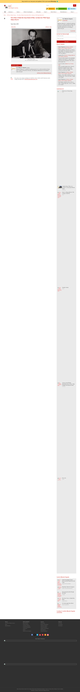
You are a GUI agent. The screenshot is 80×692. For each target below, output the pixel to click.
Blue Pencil (73, 8)
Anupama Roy (61, 55)
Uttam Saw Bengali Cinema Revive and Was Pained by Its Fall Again (68, 581)
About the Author (15, 65)
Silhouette (38, 12)
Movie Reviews (7, 625)
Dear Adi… (64, 478)
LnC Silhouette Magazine (21, 67)
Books (18, 12)
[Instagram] (48, 635)
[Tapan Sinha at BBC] (31, 57)
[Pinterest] (43, 635)
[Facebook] (32, 635)
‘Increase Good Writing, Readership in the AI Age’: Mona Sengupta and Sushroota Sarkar (68, 384)
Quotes (24, 629)
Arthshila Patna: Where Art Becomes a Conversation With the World (68, 187)
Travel (45, 12)
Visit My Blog (65, 20)
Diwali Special (43, 629)
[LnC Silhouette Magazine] (13, 70)
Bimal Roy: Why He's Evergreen (68, 586)
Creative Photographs (26, 627)
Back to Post (13, 26)
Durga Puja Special (44, 631)
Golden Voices (64, 600)
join (51, 1)
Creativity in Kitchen (26, 625)
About (72, 12)
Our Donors (60, 625)
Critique (63, 594)
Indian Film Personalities (66, 583)
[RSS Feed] (45, 635)
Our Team (60, 623)
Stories (63, 288)
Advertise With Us (62, 8)
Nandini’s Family (65, 287)
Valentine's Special (44, 625)
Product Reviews (26, 624)
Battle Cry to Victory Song (67, 91)
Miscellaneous (63, 12)
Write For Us (51, 8)
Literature (10, 12)
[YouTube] (40, 635)
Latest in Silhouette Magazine (63, 577)
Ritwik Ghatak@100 (65, 604)
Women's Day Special (44, 624)
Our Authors (60, 624)
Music (63, 92)
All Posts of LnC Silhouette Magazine (44, 73)
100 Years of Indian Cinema (11, 15)
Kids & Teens (53, 12)
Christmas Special (44, 627)
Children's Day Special (44, 628)
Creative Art (25, 628)
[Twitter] (35, 635)
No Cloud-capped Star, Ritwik (67, 603)
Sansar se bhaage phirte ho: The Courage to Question (65, 47)
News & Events (25, 623)
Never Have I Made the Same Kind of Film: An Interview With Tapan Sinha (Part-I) (30, 15)
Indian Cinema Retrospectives (67, 588)
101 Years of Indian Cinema (10, 623)
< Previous (47, 26)
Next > (51, 26)
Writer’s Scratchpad (28, 12)
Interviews (63, 386)
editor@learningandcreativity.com (31, 79)
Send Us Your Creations (27, 631)
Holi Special (43, 623)
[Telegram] (37, 635)
